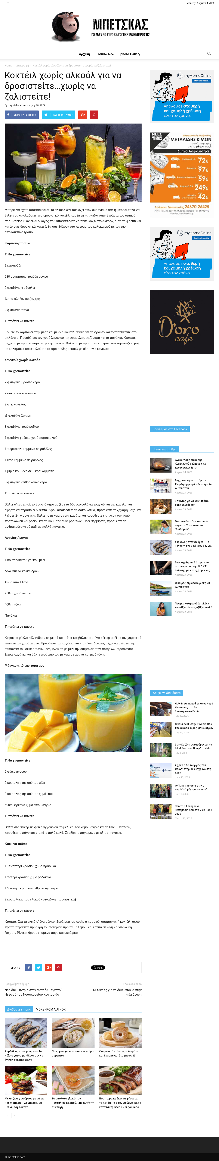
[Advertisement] (73, 947)
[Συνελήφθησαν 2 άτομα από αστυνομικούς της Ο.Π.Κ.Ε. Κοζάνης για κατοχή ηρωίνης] (161, 568)
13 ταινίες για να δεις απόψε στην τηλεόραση (117, 992)
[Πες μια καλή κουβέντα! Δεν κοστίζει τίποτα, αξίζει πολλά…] (161, 609)
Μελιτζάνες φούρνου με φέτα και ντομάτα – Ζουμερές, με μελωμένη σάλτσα (24, 1103)
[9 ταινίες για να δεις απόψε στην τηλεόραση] (161, 506)
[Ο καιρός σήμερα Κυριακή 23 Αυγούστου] (161, 588)
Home (8, 65)
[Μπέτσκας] (109, 27)
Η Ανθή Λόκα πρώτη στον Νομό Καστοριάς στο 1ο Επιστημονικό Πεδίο (194, 707)
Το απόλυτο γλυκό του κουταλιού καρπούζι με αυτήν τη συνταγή (73, 1103)
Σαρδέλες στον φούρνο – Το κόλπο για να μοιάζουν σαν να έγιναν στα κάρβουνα (24, 1055)
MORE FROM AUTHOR (51, 1009)
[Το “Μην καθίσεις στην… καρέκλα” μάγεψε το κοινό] (161, 791)
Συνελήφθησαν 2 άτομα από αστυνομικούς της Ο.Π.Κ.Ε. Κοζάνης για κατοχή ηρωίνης (192, 566)
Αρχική (84, 54)
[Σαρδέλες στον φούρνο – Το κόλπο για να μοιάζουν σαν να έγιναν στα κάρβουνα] (26, 1033)
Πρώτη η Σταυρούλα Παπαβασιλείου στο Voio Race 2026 (193, 810)
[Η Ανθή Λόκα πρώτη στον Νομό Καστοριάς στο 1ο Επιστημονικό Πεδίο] (161, 709)
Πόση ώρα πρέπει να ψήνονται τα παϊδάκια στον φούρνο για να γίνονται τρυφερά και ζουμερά (120, 1103)
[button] (209, 54)
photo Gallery (130, 54)
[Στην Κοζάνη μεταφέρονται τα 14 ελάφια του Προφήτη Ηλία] (161, 750)
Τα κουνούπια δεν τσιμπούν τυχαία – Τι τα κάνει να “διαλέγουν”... (191, 525)
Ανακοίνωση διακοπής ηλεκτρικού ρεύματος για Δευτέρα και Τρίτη (190, 463)
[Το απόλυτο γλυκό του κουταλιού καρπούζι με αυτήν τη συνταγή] (73, 1080)
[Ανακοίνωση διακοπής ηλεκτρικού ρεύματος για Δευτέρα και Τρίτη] (161, 465)
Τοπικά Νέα (105, 54)
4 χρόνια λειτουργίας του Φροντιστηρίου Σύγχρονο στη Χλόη (193, 769)
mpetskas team (18, 105)
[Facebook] (8, 3)
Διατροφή (22, 65)
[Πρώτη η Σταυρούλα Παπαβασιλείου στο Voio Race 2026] (161, 811)
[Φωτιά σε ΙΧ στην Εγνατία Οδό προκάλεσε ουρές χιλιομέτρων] (161, 729)
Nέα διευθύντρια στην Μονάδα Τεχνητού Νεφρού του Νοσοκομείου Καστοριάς (33, 992)
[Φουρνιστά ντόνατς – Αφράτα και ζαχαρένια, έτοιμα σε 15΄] (120, 1033)
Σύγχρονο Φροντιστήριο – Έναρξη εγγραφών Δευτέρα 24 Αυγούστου (193, 484)
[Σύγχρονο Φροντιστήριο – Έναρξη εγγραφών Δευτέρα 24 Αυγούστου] (161, 486)
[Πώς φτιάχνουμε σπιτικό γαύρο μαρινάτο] (73, 1033)
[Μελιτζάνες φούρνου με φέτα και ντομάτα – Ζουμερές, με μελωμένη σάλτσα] (26, 1080)
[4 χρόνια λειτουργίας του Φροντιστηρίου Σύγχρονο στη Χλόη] (161, 770)
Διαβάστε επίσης (19, 1009)
